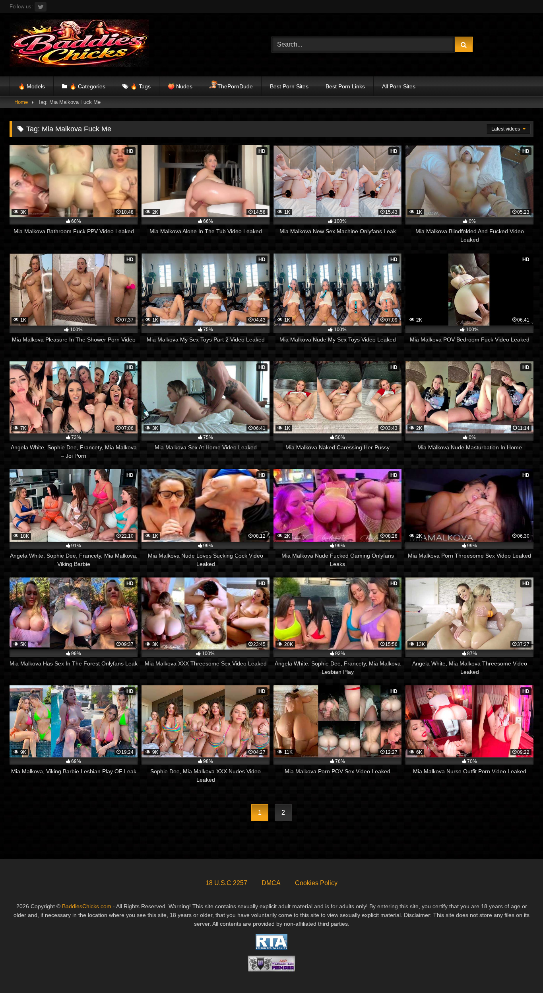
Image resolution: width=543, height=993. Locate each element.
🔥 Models (31, 86)
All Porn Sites (398, 86)
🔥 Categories (87, 86)
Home (21, 102)
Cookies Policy (316, 883)
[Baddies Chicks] (79, 45)
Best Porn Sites (289, 86)
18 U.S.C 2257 (226, 883)
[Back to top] (518, 969)
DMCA (271, 883)
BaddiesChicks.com (86, 906)
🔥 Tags (140, 86)
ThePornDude (235, 86)
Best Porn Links (345, 86)
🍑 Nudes (180, 86)
